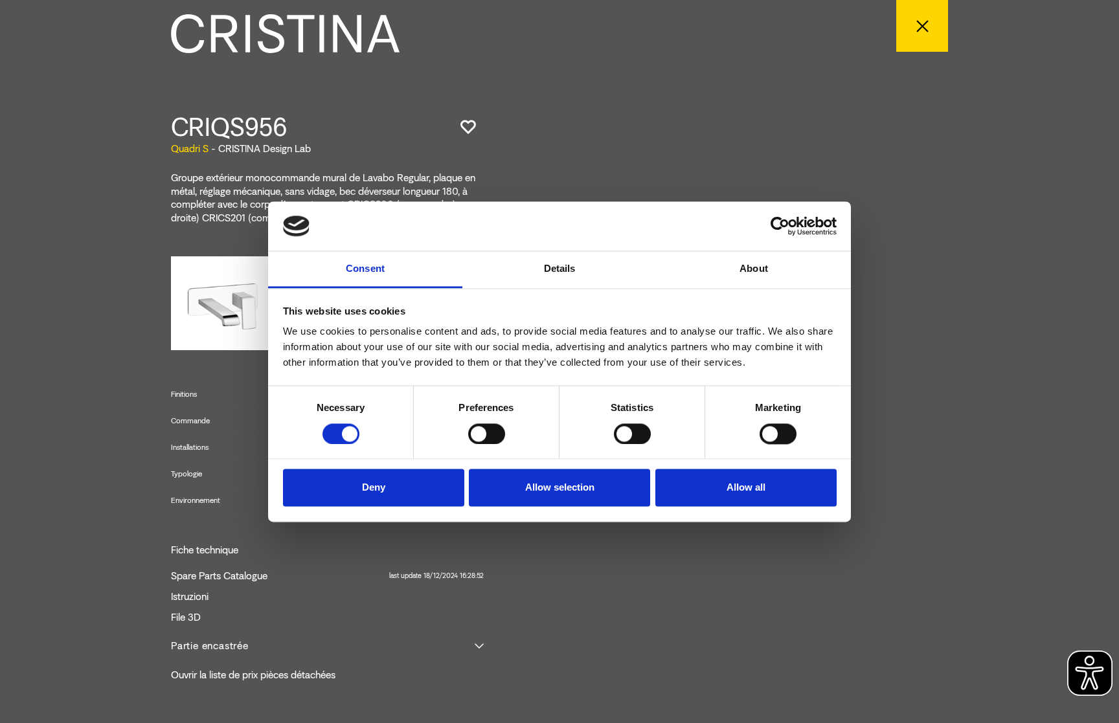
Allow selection (559, 487)
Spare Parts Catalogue (327, 576)
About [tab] (754, 268)
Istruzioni (190, 597)
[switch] (486, 433)
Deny (373, 487)
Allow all (746, 487)
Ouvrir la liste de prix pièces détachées (253, 675)
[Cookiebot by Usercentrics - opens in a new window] (780, 226)
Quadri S (190, 148)
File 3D (186, 617)
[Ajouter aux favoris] (468, 126)
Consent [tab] (365, 268)
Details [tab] (560, 268)
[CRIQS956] (223, 302)
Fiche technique (204, 550)
